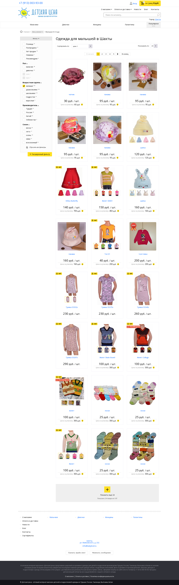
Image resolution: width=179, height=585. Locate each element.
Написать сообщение (101, 553)
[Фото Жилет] (72, 441)
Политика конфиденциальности (102, 576)
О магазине (69, 576)
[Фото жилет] (71, 388)
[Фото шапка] (142, 125)
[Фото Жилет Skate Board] (107, 335)
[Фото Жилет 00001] (107, 178)
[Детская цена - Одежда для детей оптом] (37, 9)
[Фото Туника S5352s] (72, 284)
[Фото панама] (107, 76)
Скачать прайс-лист (76, 553)
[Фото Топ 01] (107, 231)
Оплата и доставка (82, 576)
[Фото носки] (107, 393)
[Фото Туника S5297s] (71, 339)
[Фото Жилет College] (143, 335)
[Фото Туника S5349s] (143, 289)
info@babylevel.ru (89, 546)
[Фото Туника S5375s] (107, 289)
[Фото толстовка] (143, 236)
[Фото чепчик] (72, 76)
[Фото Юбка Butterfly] (71, 178)
